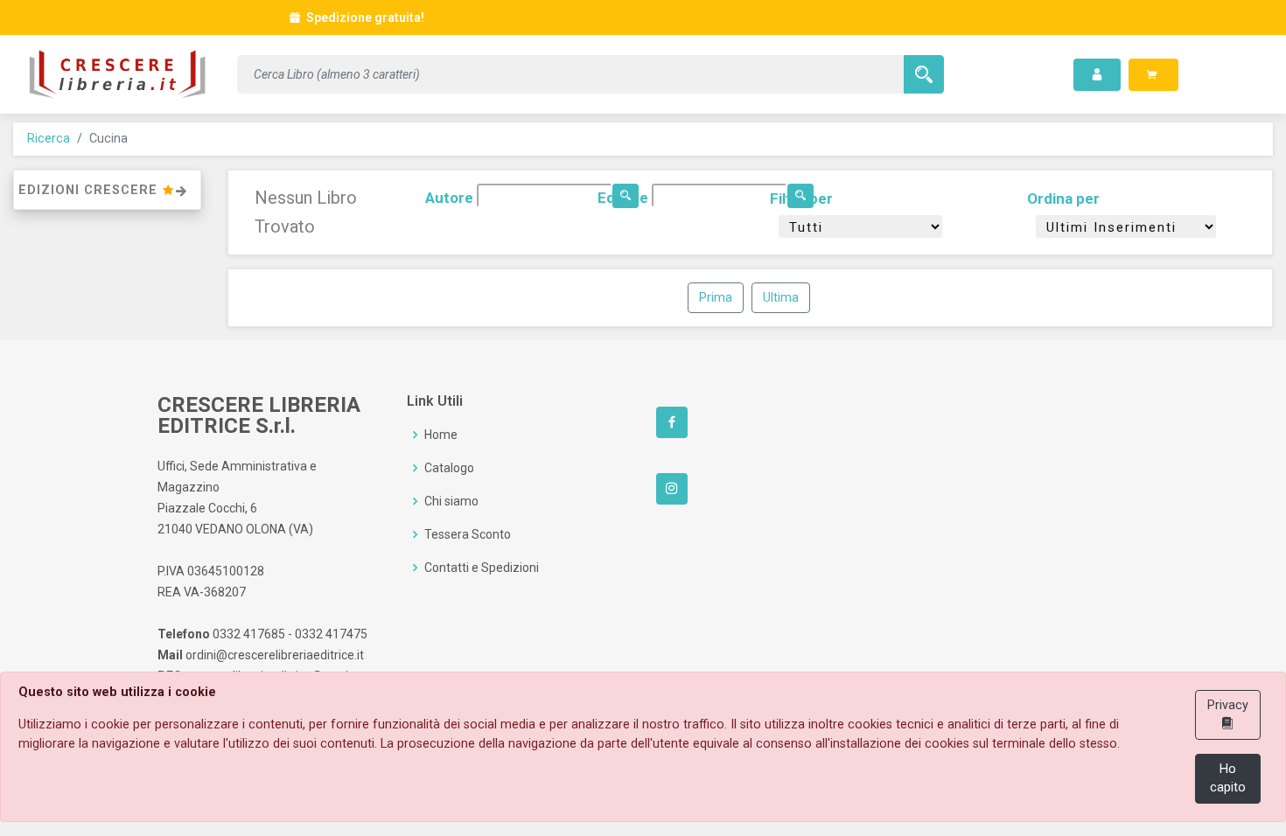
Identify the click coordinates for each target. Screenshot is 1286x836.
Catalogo (449, 468)
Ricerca (48, 138)
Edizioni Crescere (90, 190)
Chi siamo (451, 501)
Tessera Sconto (467, 534)
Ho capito (1228, 779)
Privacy (1227, 705)
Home (441, 434)
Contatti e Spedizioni (481, 567)
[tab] (107, 191)
